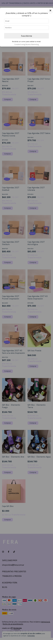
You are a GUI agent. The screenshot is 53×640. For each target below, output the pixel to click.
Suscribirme (26, 36)
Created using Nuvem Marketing (26, 44)
